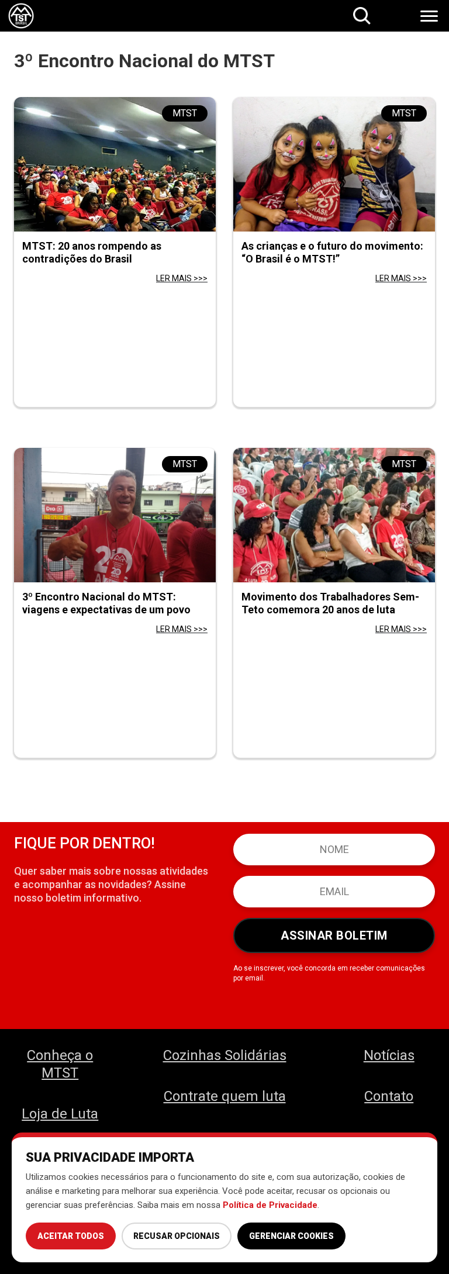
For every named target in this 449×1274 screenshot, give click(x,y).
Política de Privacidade (270, 1205)
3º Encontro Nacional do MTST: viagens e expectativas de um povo (106, 603)
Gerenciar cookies (291, 1236)
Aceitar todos (70, 1236)
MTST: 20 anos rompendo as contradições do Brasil (91, 252)
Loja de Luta (60, 1114)
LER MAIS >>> (182, 278)
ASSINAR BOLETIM (334, 935)
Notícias (389, 1055)
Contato (388, 1096)
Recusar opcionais (176, 1236)
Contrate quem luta (225, 1096)
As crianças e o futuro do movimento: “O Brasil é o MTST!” (332, 252)
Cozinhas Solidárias (224, 1055)
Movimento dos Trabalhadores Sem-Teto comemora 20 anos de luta (330, 603)
